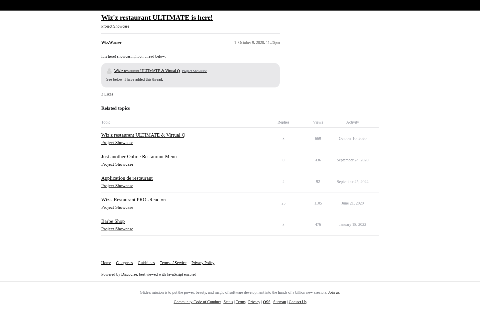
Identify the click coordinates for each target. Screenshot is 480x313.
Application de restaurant (127, 178)
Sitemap (279, 302)
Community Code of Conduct (197, 302)
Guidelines (146, 263)
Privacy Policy (203, 263)
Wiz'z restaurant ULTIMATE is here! (157, 17)
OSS (266, 302)
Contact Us (297, 302)
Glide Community (16, 5)
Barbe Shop (113, 221)
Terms (241, 302)
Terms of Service (173, 263)
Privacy (254, 302)
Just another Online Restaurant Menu (139, 156)
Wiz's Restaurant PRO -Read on (133, 199)
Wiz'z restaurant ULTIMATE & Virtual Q (147, 71)
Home (106, 263)
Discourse (129, 274)
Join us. (334, 292)
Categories (124, 263)
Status (228, 302)
